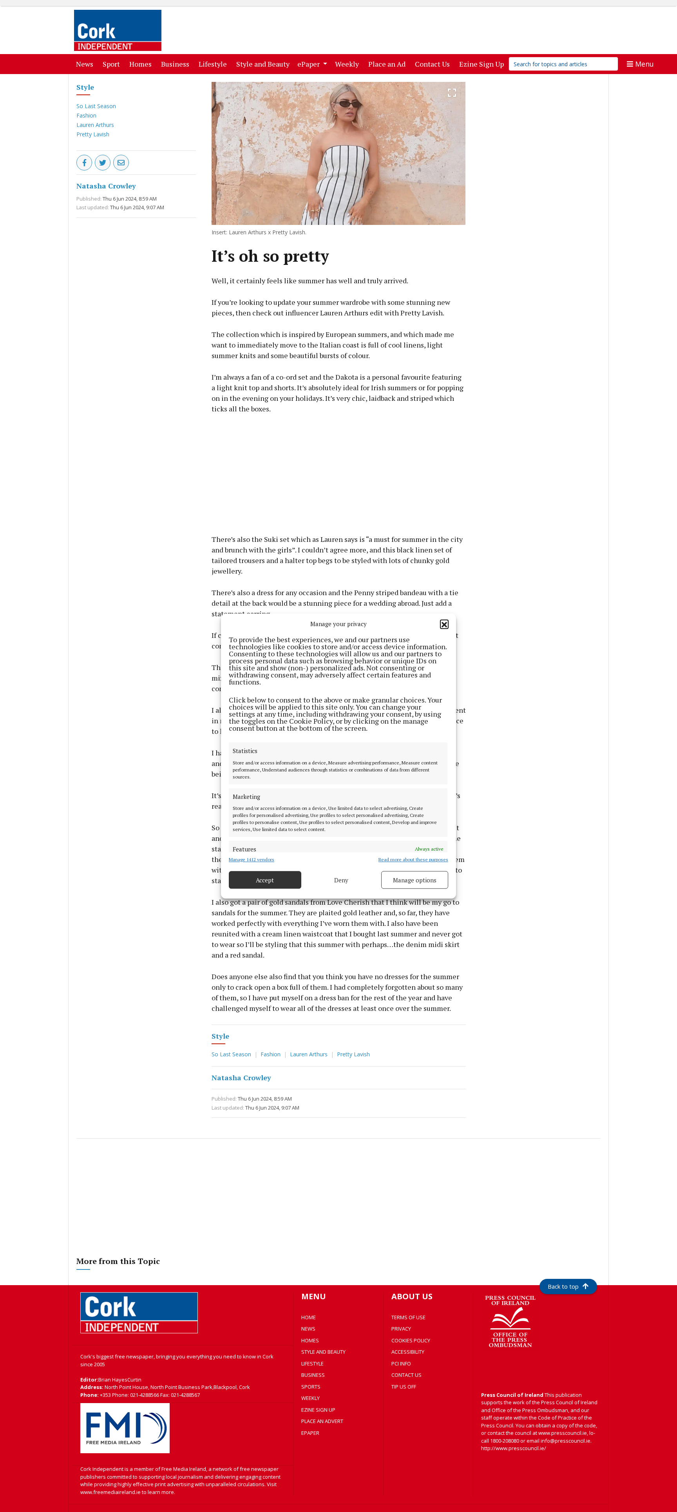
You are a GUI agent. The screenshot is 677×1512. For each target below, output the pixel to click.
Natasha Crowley (106, 185)
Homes (142, 64)
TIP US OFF (403, 1386)
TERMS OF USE (408, 1317)
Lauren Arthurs (95, 125)
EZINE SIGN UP (318, 1409)
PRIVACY (401, 1328)
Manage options (414, 880)
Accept (265, 880)
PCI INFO (401, 1363)
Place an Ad (388, 64)
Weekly (348, 64)
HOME (308, 1317)
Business (176, 64)
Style (85, 87)
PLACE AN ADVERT (322, 1421)
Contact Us (434, 64)
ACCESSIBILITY (407, 1351)
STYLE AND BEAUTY (323, 1351)
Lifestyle (214, 64)
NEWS (308, 1328)
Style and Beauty (264, 64)
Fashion (86, 115)
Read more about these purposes (413, 859)
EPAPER (310, 1432)
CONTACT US (406, 1374)
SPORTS (310, 1386)
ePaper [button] (309, 64)
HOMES (310, 1340)
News (86, 64)
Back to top (563, 1286)
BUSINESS (313, 1374)
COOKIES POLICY (410, 1340)
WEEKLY (310, 1398)
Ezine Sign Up (483, 64)
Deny (341, 880)
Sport (113, 64)
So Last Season (96, 106)
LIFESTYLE (312, 1363)
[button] (444, 624)
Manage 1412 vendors (251, 859)
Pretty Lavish (92, 134)
